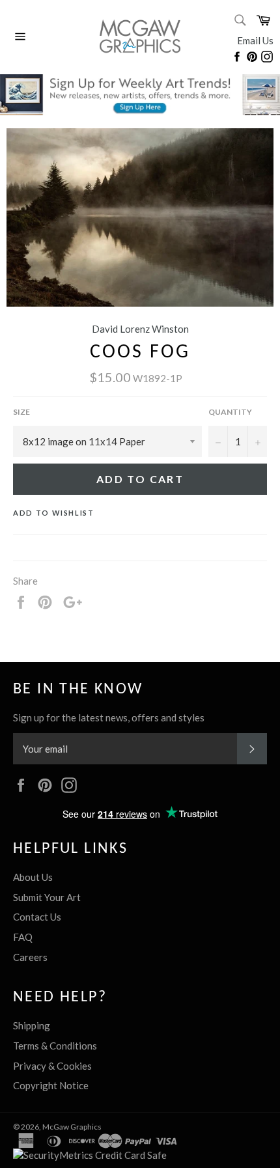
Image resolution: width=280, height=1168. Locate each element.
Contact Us (37, 917)
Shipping (31, 1025)
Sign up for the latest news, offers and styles (108, 717)
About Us (33, 877)
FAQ (23, 937)
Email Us (255, 40)
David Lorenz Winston (140, 329)
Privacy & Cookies (52, 1066)
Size (21, 412)
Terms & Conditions (55, 1045)
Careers (30, 957)
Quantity (230, 412)
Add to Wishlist (53, 512)
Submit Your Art (47, 897)
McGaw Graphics (72, 1127)
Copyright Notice (51, 1085)
